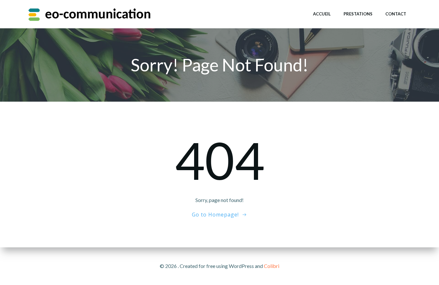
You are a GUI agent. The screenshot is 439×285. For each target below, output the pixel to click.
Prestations (358, 13)
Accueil (322, 13)
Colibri (271, 266)
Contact (395, 13)
